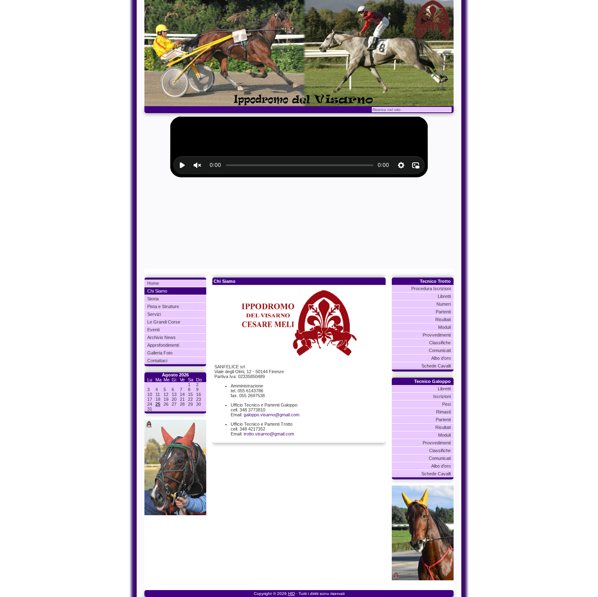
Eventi (153, 329)
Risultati (443, 319)
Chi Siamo (157, 291)
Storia (153, 298)
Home (153, 283)
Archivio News (161, 337)
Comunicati (440, 350)
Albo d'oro (441, 358)
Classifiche (440, 342)
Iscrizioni (442, 396)
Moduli (444, 327)
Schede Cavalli (436, 365)
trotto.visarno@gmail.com (269, 433)
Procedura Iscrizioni (431, 288)
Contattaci (157, 360)
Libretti (444, 296)
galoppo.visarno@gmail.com (271, 414)
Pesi (446, 404)
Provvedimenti (437, 334)
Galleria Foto (159, 352)
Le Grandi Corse (163, 321)
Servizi (154, 314)
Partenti (443, 311)
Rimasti (443, 411)
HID (291, 593)
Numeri (443, 304)
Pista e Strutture (163, 306)
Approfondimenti (163, 345)
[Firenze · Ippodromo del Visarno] (299, 53)
